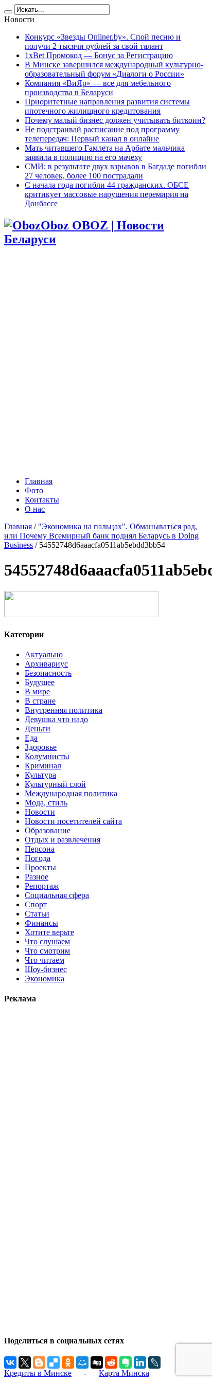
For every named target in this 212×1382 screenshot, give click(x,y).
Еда (31, 737)
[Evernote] (125, 1362)
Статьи (37, 913)
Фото (34, 490)
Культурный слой (55, 784)
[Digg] (97, 1362)
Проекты (40, 867)
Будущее (40, 682)
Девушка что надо (56, 719)
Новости (40, 811)
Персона (40, 849)
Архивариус (46, 663)
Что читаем (44, 960)
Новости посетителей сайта (73, 821)
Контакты (42, 499)
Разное (36, 876)
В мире (37, 691)
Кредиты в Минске (38, 1373)
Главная (38, 481)
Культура (40, 774)
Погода (37, 858)
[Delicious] (53, 1362)
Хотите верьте (49, 932)
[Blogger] (39, 1362)
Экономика (44, 978)
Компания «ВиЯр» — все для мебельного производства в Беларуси (98, 88)
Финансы (41, 923)
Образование (47, 830)
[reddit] (111, 1362)
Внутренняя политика (63, 710)
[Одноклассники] (68, 1362)
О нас (35, 509)
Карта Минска (124, 1373)
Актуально (44, 654)
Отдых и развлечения (62, 839)
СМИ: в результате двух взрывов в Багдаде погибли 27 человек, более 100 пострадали (115, 171)
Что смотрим (47, 950)
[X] (25, 1362)
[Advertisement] (106, 363)
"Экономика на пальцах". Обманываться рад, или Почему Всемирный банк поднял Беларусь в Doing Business (101, 535)
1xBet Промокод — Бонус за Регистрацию (99, 55)
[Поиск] (8, 11)
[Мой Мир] (82, 1362)
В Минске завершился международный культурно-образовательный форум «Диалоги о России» (114, 69)
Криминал (43, 765)
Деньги (37, 728)
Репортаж (42, 886)
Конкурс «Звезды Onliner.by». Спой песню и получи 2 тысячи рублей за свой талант (103, 41)
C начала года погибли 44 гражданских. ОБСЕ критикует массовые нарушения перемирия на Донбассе (107, 194)
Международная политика (71, 793)
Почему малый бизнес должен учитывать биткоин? (115, 120)
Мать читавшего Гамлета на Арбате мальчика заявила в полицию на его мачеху (105, 152)
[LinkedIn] (140, 1362)
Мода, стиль (46, 802)
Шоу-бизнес (46, 969)
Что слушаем (47, 941)
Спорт (36, 904)
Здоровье (41, 747)
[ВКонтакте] (10, 1362)
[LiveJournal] (154, 1362)
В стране (40, 700)
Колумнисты (47, 756)
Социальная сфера (57, 895)
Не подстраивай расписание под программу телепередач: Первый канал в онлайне (102, 134)
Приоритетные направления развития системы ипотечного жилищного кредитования (107, 106)
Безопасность (48, 673)
